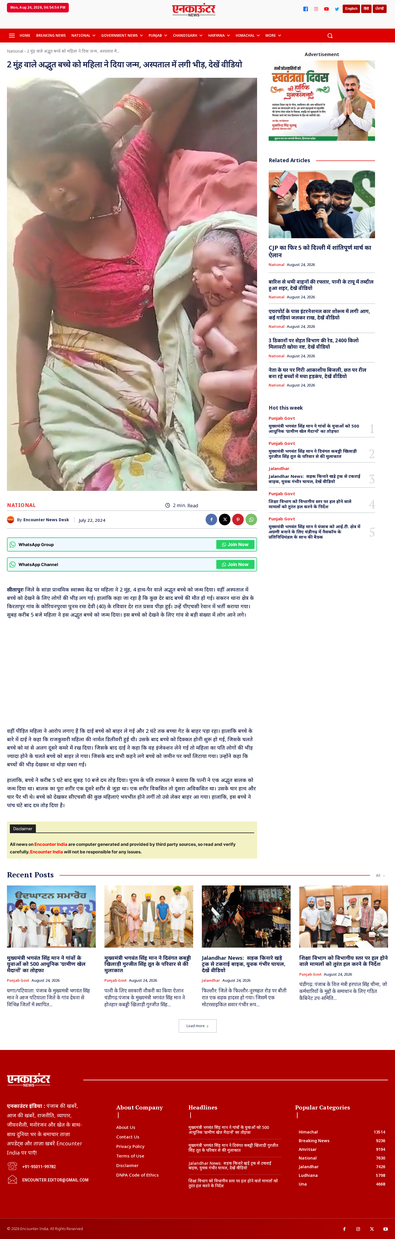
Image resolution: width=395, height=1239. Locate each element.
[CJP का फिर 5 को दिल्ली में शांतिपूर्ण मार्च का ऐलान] (322, 204)
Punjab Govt (282, 418)
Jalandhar (279, 468)
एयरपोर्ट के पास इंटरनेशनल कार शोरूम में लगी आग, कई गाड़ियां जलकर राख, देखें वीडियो (319, 314)
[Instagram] (316, 9)
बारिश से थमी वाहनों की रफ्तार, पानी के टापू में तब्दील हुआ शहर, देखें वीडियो (321, 284)
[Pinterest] (238, 519)
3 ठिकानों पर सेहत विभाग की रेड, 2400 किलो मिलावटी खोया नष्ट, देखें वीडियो (314, 343)
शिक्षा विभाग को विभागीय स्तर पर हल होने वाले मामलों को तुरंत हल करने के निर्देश (310, 503)
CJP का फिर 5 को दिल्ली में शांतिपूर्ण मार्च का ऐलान (320, 251)
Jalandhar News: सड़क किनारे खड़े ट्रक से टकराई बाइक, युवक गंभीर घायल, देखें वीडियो (314, 478)
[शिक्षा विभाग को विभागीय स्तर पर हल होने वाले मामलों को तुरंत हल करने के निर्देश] (343, 916)
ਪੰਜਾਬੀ (379, 9)
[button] (330, 35)
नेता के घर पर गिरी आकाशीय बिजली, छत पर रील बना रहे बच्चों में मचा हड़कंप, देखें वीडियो (317, 373)
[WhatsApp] (251, 519)
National (15, 51)
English (351, 9)
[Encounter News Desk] (12, 519)
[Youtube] (385, 1229)
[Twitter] (337, 9)
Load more (196, 1025)
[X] (224, 519)
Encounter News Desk (46, 519)
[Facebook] (305, 9)
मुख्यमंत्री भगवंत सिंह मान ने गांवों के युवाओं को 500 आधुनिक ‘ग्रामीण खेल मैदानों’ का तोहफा (314, 428)
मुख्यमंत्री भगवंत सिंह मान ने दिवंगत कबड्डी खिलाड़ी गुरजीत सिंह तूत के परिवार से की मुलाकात (313, 453)
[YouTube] (326, 9)
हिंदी (366, 9)
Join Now (238, 544)
